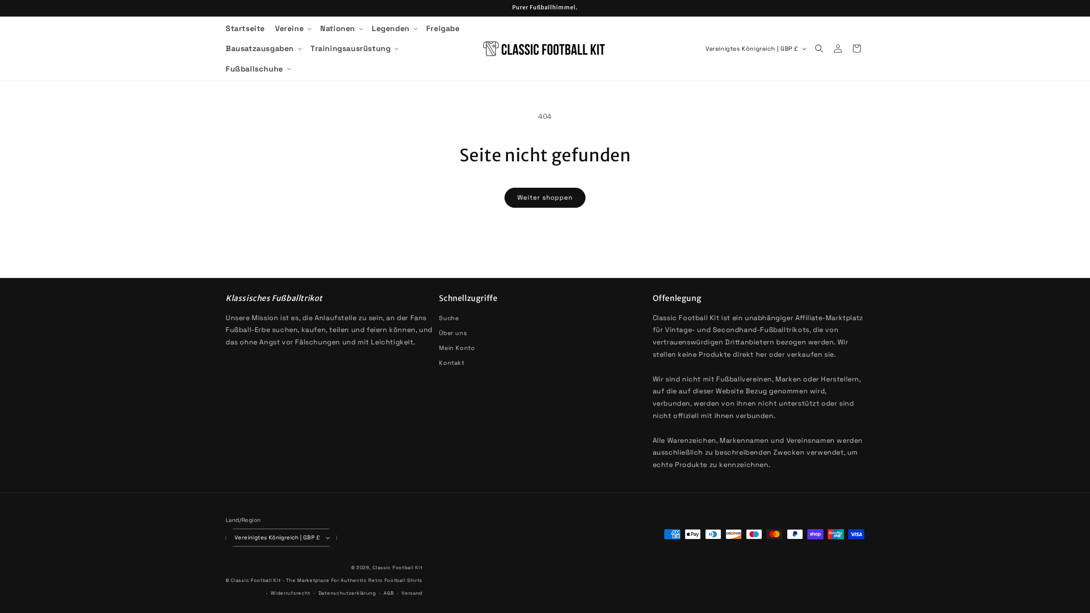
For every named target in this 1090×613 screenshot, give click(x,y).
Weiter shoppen (545, 197)
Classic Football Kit (397, 567)
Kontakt (451, 363)
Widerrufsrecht (290, 593)
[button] (292, 28)
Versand (412, 593)
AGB (388, 593)
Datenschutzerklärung (347, 593)
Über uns (453, 333)
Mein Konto (457, 348)
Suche (449, 318)
